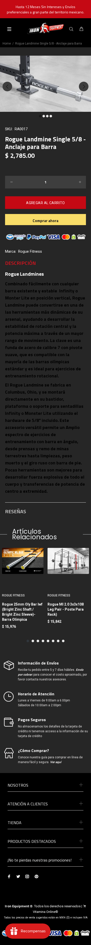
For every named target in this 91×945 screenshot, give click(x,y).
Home (7, 43)
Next (83, 86)
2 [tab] (43, 116)
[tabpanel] (45, 84)
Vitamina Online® (45, 912)
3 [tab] (47, 116)
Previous (7, 86)
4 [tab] (51, 116)
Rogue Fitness (30, 251)
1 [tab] (40, 116)
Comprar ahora (45, 221)
